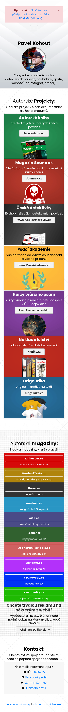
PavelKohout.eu (34, 133)
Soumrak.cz (34, 178)
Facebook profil (36, 677)
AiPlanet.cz (34, 563)
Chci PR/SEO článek (33, 629)
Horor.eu (34, 488)
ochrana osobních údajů (47, 704)
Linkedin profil (36, 688)
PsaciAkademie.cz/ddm (34, 310)
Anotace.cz (34, 503)
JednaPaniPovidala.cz (34, 548)
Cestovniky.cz (34, 592)
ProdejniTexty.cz (34, 473)
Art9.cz (34, 518)
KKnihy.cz (34, 351)
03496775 (38, 672)
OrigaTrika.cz (34, 393)
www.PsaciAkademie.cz (34, 265)
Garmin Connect (36, 683)
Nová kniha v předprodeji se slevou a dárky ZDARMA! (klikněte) (30, 14)
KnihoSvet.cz (34, 458)
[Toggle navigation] (34, 27)
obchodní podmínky (19, 704)
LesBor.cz (34, 533)
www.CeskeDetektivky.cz (34, 220)
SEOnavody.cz (34, 578)
